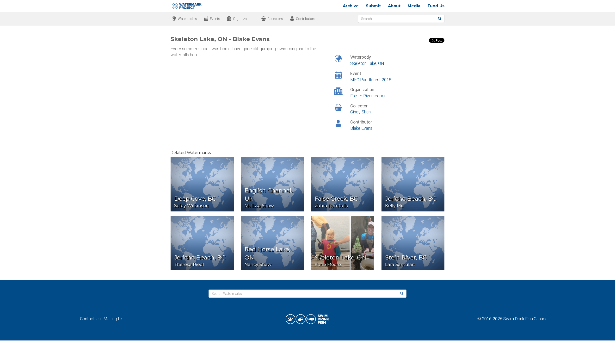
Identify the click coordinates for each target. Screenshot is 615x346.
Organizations (243, 19)
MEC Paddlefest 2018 (370, 79)
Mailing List (114, 318)
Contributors (305, 19)
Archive (351, 6)
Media (414, 6)
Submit (373, 6)
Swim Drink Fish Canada (525, 318)
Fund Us (436, 6)
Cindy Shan (360, 111)
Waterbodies (187, 19)
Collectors (275, 19)
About (394, 6)
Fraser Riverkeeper (368, 95)
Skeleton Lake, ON (367, 63)
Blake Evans (361, 128)
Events (215, 19)
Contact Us (90, 318)
